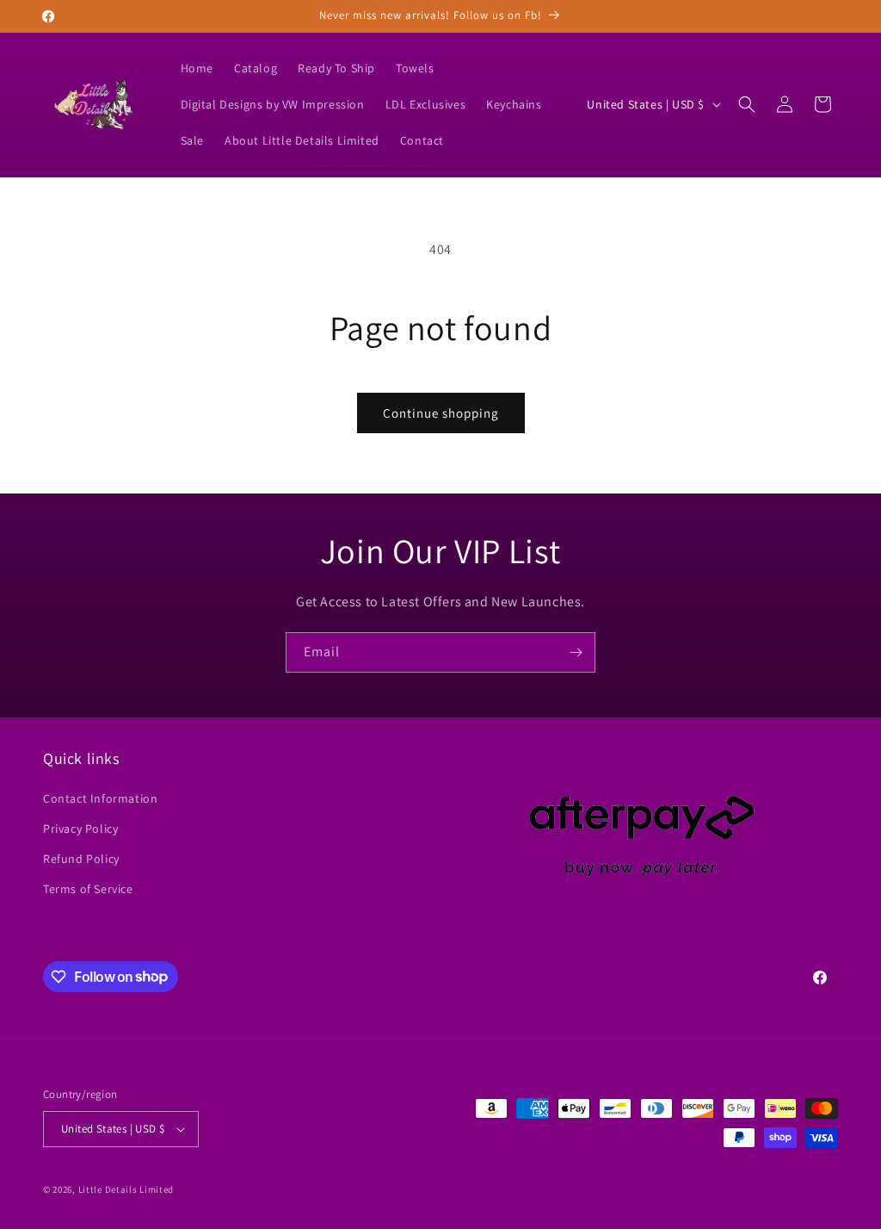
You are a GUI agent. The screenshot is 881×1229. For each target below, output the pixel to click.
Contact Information (100, 798)
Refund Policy (81, 858)
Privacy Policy (80, 828)
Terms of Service (88, 889)
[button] (747, 104)
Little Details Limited (126, 1189)
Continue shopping (441, 413)
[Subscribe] (576, 652)
